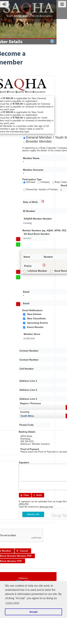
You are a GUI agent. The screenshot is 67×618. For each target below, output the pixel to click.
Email (26, 292)
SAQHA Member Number (38, 218)
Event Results (35, 327)
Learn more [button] (12, 602)
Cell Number (26, 368)
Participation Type (32, 179)
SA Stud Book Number (37, 234)
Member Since (32, 334)
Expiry (28, 266)
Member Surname (33, 170)
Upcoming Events (37, 323)
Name (27, 257)
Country (25, 412)
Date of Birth (30, 202)
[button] (25, 495)
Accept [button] (33, 611)
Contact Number (28, 350)
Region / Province (30, 403)
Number (48, 257)
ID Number (29, 211)
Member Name (31, 158)
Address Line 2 (28, 390)
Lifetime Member (37, 271)
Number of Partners (48, 189)
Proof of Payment (29, 449)
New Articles (34, 314)
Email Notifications (32, 310)
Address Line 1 (28, 381)
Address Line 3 (28, 399)
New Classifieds (36, 318)
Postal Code (26, 425)
